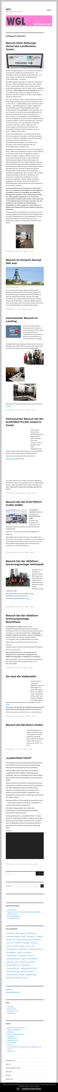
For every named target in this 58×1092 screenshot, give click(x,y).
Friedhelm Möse (11, 251)
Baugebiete (39, 936)
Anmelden (10, 1007)
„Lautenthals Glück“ (19, 757)
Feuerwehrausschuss (13, 918)
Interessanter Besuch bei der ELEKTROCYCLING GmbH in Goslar (25, 422)
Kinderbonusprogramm (12, 965)
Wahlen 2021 (11, 1051)
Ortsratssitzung (12, 914)
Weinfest (25, 978)
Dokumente (10, 1032)
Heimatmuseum (27, 952)
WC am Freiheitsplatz (13, 916)
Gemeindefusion (23, 949)
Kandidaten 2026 (12, 1040)
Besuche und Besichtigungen (16, 1028)
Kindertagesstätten (25, 965)
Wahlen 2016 (10, 978)
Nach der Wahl (11, 1042)
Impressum (9, 989)
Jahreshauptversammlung (13, 959)
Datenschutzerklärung (12, 992)
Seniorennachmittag (11, 974)
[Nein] (56, 1087)
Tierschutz (21, 974)
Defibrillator (18, 943)
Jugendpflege (10, 962)
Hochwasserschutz (11, 955)
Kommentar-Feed (12, 1011)
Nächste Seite (42, 875)
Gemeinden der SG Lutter (36, 949)
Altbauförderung (31, 933)
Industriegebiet (22, 955)
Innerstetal (30, 955)
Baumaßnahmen (10, 939)
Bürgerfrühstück (37, 939)
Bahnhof (23, 936)
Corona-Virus (10, 943)
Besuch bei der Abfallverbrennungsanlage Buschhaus (22, 618)
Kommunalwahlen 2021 (12, 968)
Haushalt (19, 952)
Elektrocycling (10, 458)
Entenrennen (34, 943)
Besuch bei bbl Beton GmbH (24, 724)
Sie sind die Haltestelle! (21, 676)
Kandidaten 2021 (12, 1038)
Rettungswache (12, 910)
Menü (49, 10)
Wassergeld (18, 978)
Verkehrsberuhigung (31, 974)
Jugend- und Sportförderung (29, 959)
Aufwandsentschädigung (13, 936)
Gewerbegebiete (10, 952)
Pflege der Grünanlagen (26, 971)
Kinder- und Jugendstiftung (27, 962)
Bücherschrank (27, 939)
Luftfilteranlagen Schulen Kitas (29, 968)
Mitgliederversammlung (12, 971)
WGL (8, 9)
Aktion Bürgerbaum (21, 933)
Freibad (16, 946)
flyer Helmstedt (16, 649)
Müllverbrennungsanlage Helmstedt (17, 595)
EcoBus (8, 704)
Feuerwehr (9, 946)
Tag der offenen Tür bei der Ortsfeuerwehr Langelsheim (24, 912)
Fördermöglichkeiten (11, 949)
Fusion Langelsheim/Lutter (15, 1034)
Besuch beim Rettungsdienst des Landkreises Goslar (21, 46)
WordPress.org (11, 1013)
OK (18, 1089)
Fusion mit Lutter (30, 946)
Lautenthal (35, 864)
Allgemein (26, 251)
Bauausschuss (31, 936)
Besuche (31, 251)
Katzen (17, 962)
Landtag (8, 406)
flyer (28, 598)
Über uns (10, 1044)
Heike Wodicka (11, 864)
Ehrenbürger (26, 943)
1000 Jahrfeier (10, 933)
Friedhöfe (21, 946)
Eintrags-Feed (11, 1009)
